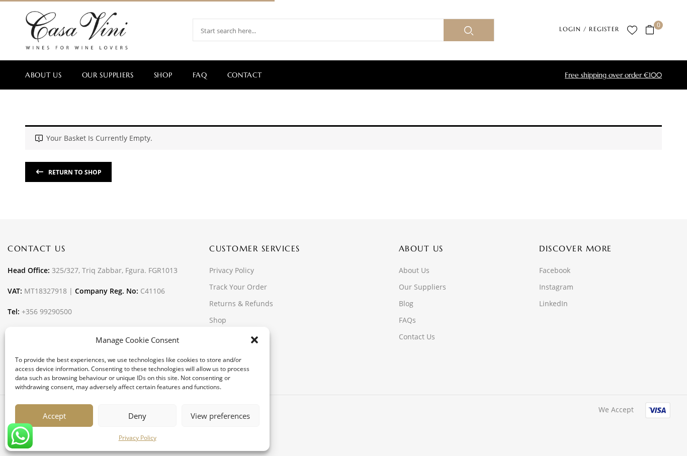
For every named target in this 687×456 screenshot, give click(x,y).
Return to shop (74, 172)
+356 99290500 (47, 311)
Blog (406, 303)
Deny (137, 416)
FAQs (407, 320)
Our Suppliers (422, 287)
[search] (469, 30)
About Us (414, 270)
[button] (254, 340)
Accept (54, 416)
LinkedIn (553, 303)
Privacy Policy (137, 437)
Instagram (556, 287)
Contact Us (417, 336)
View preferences (220, 416)
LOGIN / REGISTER (589, 29)
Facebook (554, 270)
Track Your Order (238, 287)
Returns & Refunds (241, 303)
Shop (217, 320)
